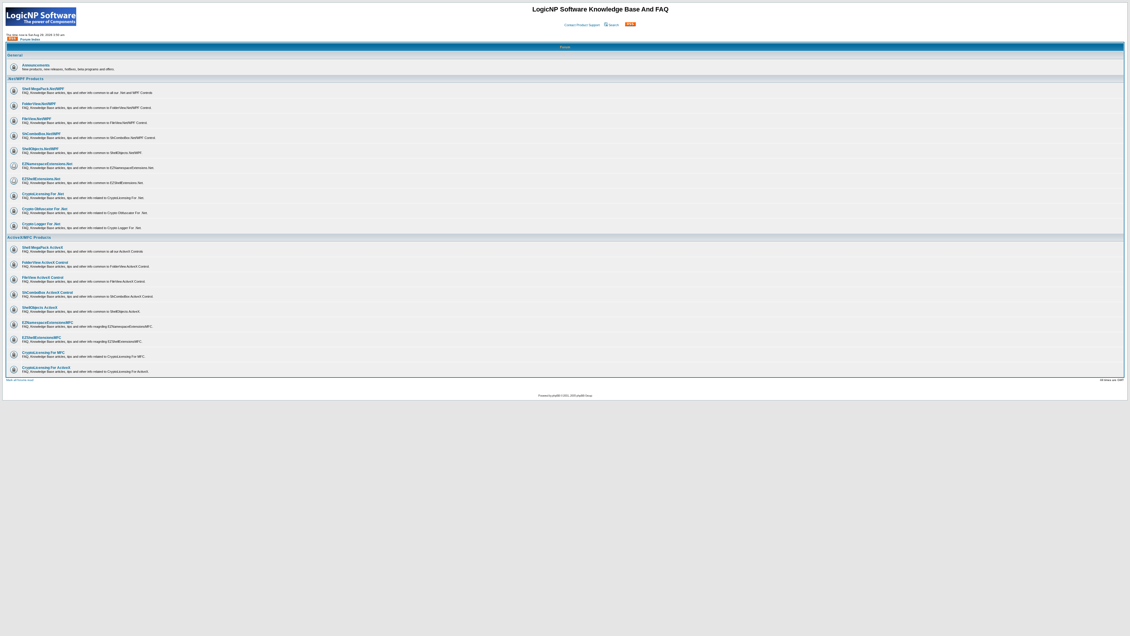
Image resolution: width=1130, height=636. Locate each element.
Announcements (36, 65)
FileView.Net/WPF (36, 119)
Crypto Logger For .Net (41, 224)
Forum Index (30, 39)
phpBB (556, 395)
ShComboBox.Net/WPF (41, 134)
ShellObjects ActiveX (39, 308)
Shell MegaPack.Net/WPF (43, 89)
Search (614, 25)
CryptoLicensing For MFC (43, 353)
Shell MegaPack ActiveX (42, 248)
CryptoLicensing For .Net (43, 194)
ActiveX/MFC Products (29, 238)
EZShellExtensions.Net (41, 179)
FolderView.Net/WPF (39, 104)
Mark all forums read (20, 380)
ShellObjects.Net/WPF (40, 149)
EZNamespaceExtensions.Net (47, 164)
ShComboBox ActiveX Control (47, 293)
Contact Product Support (582, 25)
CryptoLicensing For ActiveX (46, 368)
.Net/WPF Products (25, 79)
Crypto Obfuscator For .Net (44, 209)
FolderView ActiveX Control (45, 263)
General (15, 55)
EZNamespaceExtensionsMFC (47, 323)
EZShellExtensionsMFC (41, 338)
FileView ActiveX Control (42, 278)
